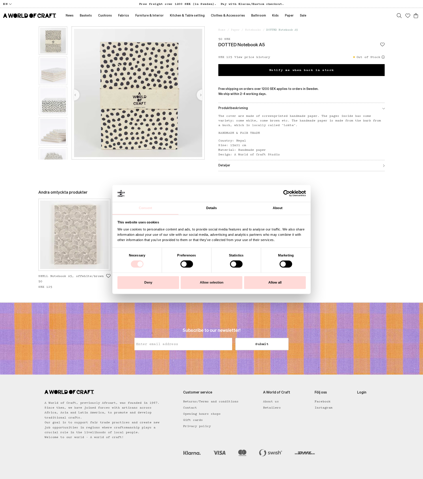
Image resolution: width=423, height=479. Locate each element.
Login (361, 392)
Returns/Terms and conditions (211, 401)
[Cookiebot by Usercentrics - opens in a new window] (286, 193)
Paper (235, 29)
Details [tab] (211, 208)
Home (221, 29)
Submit (262, 344)
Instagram (323, 407)
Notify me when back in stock (301, 70)
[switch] (186, 264)
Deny (148, 282)
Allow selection (211, 282)
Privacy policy (197, 426)
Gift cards (193, 419)
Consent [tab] (145, 208)
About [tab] (277, 208)
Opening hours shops (202, 413)
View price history (252, 57)
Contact (190, 407)
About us (271, 401)
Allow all (275, 282)
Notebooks (253, 29)
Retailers (272, 407)
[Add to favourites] (382, 45)
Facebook (322, 401)
